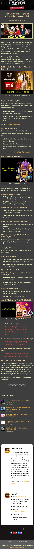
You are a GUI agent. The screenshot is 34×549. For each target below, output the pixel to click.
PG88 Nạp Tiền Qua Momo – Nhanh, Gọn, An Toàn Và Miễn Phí (19, 415)
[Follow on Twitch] (21, 532)
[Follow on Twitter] (11, 532)
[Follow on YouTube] (16, 532)
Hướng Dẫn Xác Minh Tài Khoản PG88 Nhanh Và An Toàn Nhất (19, 422)
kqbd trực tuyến (14, 547)
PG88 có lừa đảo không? (21, 152)
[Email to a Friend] (18, 385)
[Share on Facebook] (12, 385)
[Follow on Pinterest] (14, 532)
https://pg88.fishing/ (19, 511)
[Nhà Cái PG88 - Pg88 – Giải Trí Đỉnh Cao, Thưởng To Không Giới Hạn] (17, 3)
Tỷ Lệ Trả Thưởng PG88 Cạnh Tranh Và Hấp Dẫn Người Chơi (19, 401)
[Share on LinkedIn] (24, 385)
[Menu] (2, 3)
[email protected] (21, 496)
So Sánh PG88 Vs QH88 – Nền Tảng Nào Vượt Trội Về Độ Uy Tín (18, 408)
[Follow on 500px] (19, 532)
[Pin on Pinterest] (21, 385)
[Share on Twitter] (15, 385)
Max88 (22, 547)
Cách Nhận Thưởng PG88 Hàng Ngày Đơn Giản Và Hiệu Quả (18, 428)
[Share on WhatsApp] (9, 385)
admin (23, 20)
